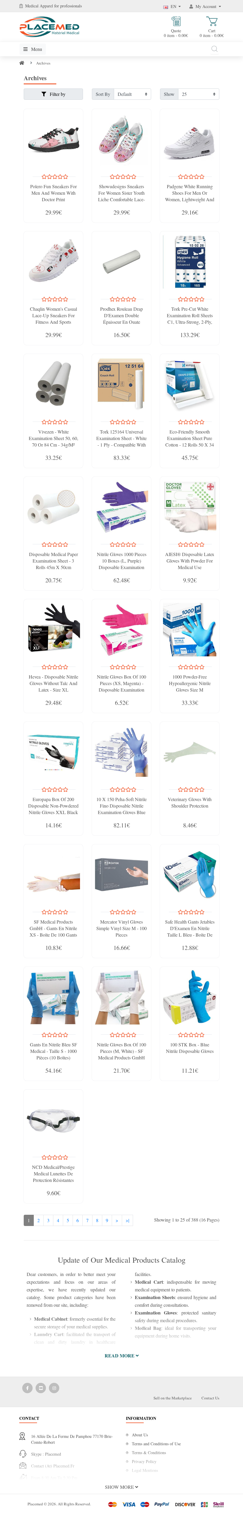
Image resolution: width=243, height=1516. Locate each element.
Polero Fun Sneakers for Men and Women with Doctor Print (53, 192)
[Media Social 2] (41, 1388)
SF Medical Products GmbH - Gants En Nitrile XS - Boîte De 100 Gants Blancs (53, 931)
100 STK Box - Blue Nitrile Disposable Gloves (190, 1047)
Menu (36, 49)
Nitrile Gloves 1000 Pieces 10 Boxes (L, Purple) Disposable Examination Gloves (121, 564)
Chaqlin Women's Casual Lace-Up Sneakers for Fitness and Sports (53, 315)
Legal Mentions (145, 1470)
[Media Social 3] (54, 1388)
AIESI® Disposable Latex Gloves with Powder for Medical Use (189, 560)
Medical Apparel (39, 6)
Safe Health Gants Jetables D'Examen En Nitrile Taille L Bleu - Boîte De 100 (190, 931)
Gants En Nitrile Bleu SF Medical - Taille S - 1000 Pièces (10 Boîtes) (53, 1051)
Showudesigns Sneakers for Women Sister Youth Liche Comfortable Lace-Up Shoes (121, 196)
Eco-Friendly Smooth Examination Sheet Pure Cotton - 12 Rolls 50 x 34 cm (189, 441)
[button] (121, 1355)
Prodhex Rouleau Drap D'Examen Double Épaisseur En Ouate (121, 315)
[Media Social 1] (27, 1388)
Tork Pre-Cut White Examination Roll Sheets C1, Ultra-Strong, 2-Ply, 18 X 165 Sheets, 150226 (190, 318)
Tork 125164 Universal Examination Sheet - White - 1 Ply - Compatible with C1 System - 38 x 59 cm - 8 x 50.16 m (121, 444)
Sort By (103, 94)
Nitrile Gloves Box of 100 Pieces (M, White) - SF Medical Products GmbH (121, 1051)
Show (169, 94)
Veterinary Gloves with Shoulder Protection (190, 802)
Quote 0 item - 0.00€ (176, 33)
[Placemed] (49, 26)
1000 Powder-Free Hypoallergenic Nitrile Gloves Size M (190, 683)
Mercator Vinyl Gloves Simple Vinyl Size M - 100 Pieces (121, 928)
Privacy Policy (144, 1461)
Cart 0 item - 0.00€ (212, 33)
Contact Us (210, 1398)
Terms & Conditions (149, 1452)
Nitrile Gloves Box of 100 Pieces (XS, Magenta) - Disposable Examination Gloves (121, 686)
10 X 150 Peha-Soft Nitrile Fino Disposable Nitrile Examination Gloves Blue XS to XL (121, 809)
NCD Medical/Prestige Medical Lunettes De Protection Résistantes (53, 1173)
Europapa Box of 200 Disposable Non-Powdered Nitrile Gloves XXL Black (53, 805)
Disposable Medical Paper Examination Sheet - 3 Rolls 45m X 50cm (53, 560)
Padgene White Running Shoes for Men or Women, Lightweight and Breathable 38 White (189, 196)
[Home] (21, 63)
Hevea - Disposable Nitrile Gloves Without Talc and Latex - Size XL (53, 683)
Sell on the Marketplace (173, 1398)
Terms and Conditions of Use (156, 1443)
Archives (43, 63)
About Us (140, 1435)
